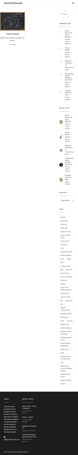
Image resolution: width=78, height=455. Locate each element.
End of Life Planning (66, 277)
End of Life (69, 269)
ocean (62, 321)
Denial (62, 259)
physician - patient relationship (66, 333)
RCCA (62, 353)
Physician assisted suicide (66, 339)
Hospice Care (64, 293)
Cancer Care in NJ (66, 231)
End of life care (65, 273)
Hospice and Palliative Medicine (66, 289)
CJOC (62, 248)
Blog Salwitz (64, 221)
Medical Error (64, 317)
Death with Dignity (66, 255)
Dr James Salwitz (66, 266)
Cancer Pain (64, 244)
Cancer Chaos (12, 34)
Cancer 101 (64, 224)
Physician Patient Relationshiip (65, 344)
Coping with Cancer (66, 252)
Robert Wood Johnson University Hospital (66, 368)
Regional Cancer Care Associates (65, 358)
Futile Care (64, 280)
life (61, 300)
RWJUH (63, 384)
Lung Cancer (68, 300)
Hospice (63, 284)
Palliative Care (65, 324)
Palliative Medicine (66, 328)
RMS (62, 362)
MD (62, 304)
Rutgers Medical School (65, 375)
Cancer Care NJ (65, 241)
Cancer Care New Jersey (65, 236)
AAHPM (63, 217)
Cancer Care (64, 228)
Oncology (70, 321)
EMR (62, 269)
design (69, 259)
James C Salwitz (65, 297)
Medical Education (66, 313)
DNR (62, 262)
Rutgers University (66, 380)
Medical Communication (65, 309)
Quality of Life (65, 349)
